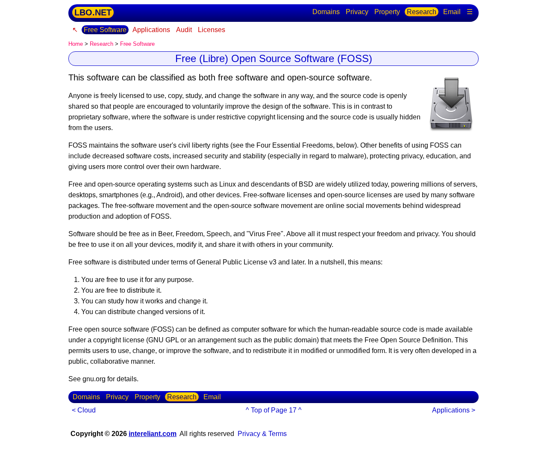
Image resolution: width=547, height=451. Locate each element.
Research (421, 11)
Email (452, 11)
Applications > (453, 410)
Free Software (105, 29)
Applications (151, 29)
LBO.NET (93, 12)
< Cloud (84, 410)
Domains (326, 11)
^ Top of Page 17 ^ (274, 410)
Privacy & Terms (262, 433)
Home (75, 44)
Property (387, 11)
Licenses (211, 29)
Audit (184, 29)
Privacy (357, 11)
